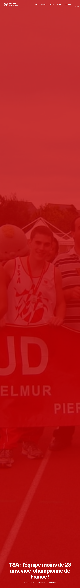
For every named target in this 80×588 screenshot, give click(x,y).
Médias (59, 4)
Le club (36, 4)
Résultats (53, 582)
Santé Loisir (67, 4)
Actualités (43, 4)
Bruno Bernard (31, 582)
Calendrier (51, 4)
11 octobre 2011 (41, 582)
